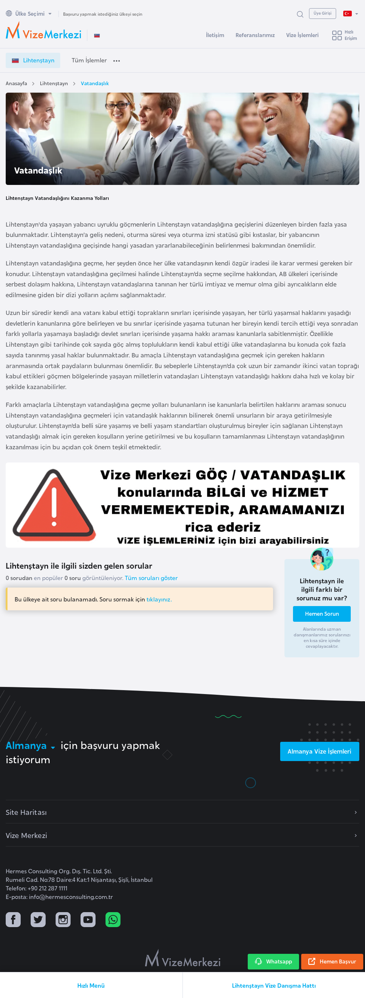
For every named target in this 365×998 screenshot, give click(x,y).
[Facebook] (13, 920)
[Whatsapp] (113, 920)
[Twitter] (38, 920)
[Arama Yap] (300, 14)
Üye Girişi (322, 13)
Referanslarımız (255, 35)
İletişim (215, 35)
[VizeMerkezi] (182, 958)
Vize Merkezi (26, 834)
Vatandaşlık (95, 83)
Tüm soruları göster (151, 577)
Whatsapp (279, 961)
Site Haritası (26, 811)
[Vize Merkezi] (43, 30)
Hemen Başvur (338, 961)
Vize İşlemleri (302, 35)
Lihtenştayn (54, 83)
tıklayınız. (159, 599)
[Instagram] (63, 920)
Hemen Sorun (322, 613)
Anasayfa (16, 83)
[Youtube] (88, 920)
